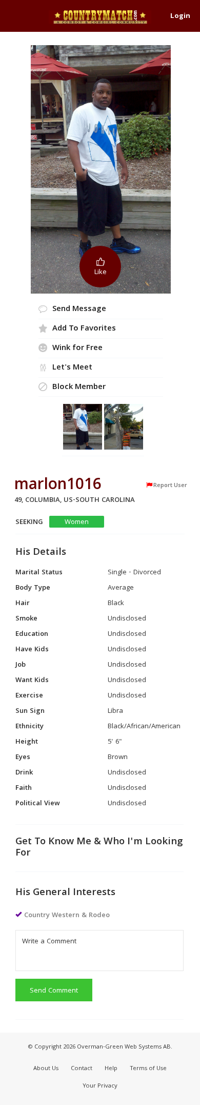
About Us (45, 1069)
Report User (170, 485)
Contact (81, 1069)
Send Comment (54, 991)
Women (77, 522)
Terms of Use (148, 1069)
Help (111, 1069)
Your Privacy (100, 1086)
